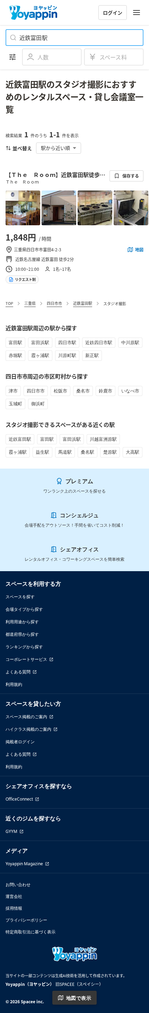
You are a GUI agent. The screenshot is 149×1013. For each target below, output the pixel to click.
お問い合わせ (18, 885)
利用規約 (14, 684)
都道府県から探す (22, 634)
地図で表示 (78, 998)
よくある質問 (18, 672)
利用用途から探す (22, 622)
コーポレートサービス (26, 659)
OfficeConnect (19, 799)
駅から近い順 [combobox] (55, 147)
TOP (9, 303)
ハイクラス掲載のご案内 (28, 729)
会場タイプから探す (24, 609)
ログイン (112, 12)
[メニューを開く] (136, 12)
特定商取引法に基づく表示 (30, 932)
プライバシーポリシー (26, 920)
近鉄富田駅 (82, 303)
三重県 (30, 303)
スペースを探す (20, 597)
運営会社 (14, 896)
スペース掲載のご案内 (26, 717)
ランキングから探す (24, 647)
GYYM (11, 831)
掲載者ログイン (20, 742)
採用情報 (14, 908)
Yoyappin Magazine (24, 864)
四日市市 (54, 303)
